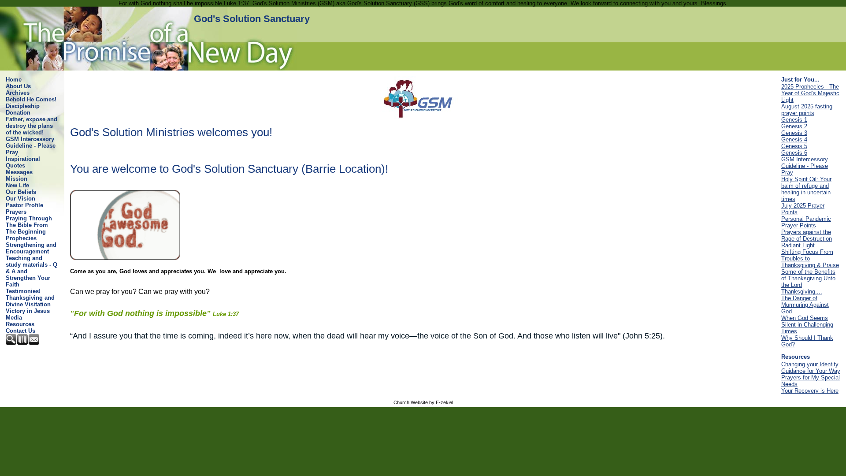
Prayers (16, 211)
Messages (19, 172)
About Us (18, 86)
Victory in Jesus (28, 311)
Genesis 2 (794, 126)
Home (14, 79)
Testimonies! (23, 291)
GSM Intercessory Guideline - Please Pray (31, 146)
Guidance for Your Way (810, 371)
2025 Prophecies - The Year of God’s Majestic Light (810, 93)
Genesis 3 (794, 133)
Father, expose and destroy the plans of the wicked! (31, 126)
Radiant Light (798, 245)
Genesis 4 (794, 139)
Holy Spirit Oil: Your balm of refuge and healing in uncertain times (806, 189)
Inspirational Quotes (23, 162)
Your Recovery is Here (810, 390)
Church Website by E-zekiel (423, 402)
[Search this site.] (11, 342)
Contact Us (20, 330)
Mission (16, 178)
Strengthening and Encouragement (31, 248)
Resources (20, 324)
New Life (17, 185)
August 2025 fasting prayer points (806, 109)
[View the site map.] (23, 342)
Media (14, 317)
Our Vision (20, 198)
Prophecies (21, 238)
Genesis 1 (794, 119)
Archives (18, 92)
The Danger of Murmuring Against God (805, 305)
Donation (18, 112)
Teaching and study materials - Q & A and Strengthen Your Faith (31, 271)
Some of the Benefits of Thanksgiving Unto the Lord (808, 278)
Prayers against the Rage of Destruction (806, 235)
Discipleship (23, 106)
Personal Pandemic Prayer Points (806, 222)
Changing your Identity (810, 364)
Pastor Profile (24, 205)
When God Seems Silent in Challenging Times (807, 325)
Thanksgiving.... (801, 291)
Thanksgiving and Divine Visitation (30, 301)
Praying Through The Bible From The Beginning (29, 225)
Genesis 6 (794, 152)
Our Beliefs (21, 192)
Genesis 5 (794, 146)
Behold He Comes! (31, 99)
